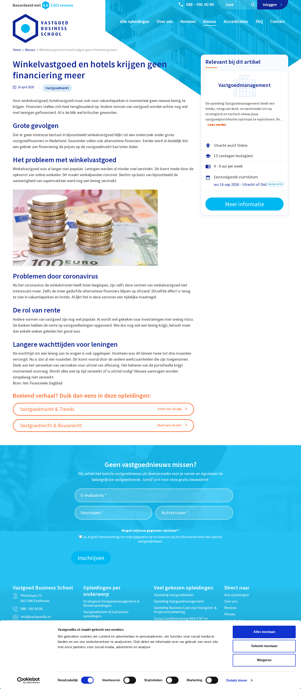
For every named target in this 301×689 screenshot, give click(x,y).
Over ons (165, 21)
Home (17, 50)
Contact (277, 21)
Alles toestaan (264, 632)
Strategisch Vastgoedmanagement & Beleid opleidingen (111, 603)
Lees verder (217, 124)
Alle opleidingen (134, 21)
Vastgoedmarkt (57, 88)
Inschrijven (91, 557)
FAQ (259, 21)
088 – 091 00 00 (200, 4)
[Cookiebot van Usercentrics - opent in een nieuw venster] (28, 680)
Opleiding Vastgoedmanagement (179, 601)
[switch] (129, 680)
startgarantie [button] (275, 184)
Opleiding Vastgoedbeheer (174, 595)
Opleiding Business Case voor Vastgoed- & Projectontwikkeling (185, 609)
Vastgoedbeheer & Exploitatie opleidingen (105, 614)
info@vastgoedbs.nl (35, 616)
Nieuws (209, 21)
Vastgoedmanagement (244, 85)
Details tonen (236, 680)
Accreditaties (236, 21)
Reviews (188, 21)
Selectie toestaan (264, 646)
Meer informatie (244, 204)
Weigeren (264, 660)
